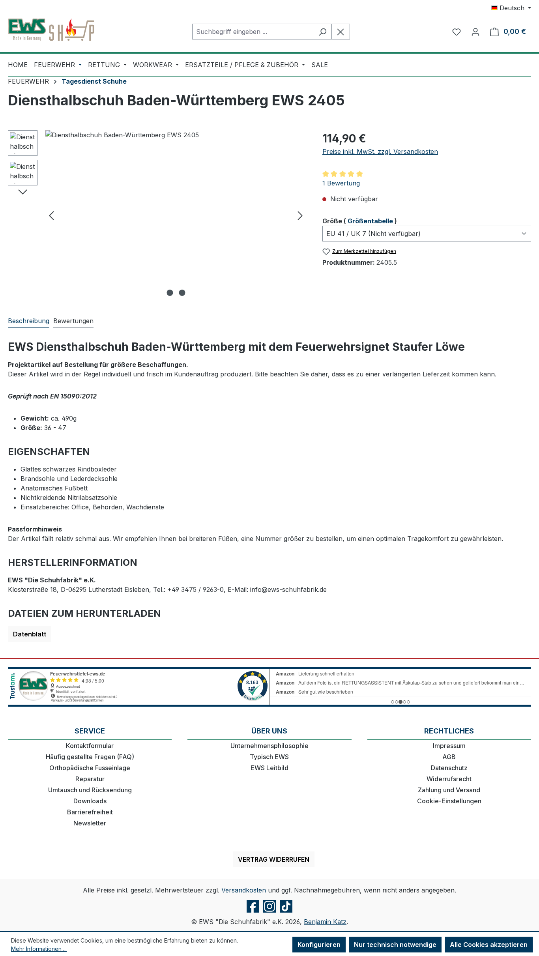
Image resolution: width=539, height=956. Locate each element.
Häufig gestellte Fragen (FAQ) (90, 757)
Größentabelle (370, 221)
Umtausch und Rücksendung (90, 790)
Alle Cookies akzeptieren (489, 945)
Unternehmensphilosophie (269, 746)
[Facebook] (253, 912)
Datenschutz (449, 768)
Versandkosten (243, 890)
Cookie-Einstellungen (449, 801)
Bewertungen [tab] (73, 321)
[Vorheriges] (51, 215)
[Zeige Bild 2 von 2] (182, 293)
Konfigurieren (319, 945)
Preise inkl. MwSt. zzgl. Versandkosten (380, 151)
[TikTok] (286, 912)
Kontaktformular (90, 746)
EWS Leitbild (269, 768)
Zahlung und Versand (449, 790)
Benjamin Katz (325, 922)
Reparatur (90, 779)
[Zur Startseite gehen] (51, 30)
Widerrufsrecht (449, 779)
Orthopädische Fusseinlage (89, 768)
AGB (449, 757)
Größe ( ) (359, 221)
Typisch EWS (269, 757)
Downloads (90, 801)
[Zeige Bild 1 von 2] (170, 293)
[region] (157, 215)
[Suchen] (322, 31)
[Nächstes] (300, 215)
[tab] (28, 321)
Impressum (449, 746)
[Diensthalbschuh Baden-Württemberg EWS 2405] (175, 215)
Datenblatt (29, 634)
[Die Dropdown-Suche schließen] (340, 31)
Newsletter (89, 823)
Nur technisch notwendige (395, 945)
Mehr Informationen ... (39, 948)
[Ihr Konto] (475, 31)
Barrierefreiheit (90, 812)
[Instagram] (269, 912)
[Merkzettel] (456, 31)
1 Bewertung (341, 183)
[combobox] (253, 31)
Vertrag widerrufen (273, 859)
